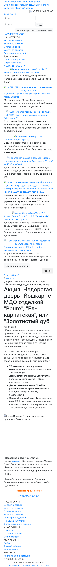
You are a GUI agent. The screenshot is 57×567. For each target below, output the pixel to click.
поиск (47, 271)
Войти (7, 543)
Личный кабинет (12, 546)
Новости (16, 1)
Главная (8, 1)
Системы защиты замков (17, 524)
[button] (26, 30)
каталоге (16, 461)
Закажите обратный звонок (18, 8)
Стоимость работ (30, 1)
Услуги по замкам (13, 43)
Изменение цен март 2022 (18, 139)
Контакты (45, 4)
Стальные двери (12, 46)
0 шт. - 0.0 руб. (11, 275)
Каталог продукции (30, 4)
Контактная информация (17, 555)
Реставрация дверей (15, 53)
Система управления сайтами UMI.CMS (28, 565)
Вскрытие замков (13, 40)
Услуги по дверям (13, 50)
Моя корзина (11, 549)
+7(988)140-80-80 (28, 496)
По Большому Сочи (14, 59)
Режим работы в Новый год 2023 (21, 72)
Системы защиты (13, 62)
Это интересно (12, 4)
